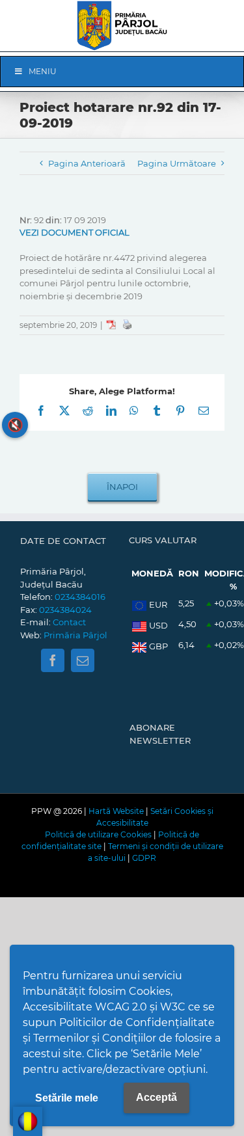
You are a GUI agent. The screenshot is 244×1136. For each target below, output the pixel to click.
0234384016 (80, 596)
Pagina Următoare (176, 163)
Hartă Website (116, 811)
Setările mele (66, 1097)
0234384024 (65, 609)
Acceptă (156, 1097)
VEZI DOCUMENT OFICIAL (74, 232)
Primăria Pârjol (75, 635)
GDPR (144, 858)
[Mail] (82, 660)
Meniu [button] (43, 71)
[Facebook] (52, 660)
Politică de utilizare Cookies (98, 834)
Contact (69, 622)
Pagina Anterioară (87, 163)
